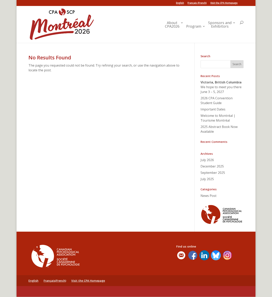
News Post (208, 195)
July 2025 (207, 179)
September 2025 (213, 172)
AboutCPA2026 (172, 25)
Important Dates (213, 109)
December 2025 (212, 166)
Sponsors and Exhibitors (220, 25)
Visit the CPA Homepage (224, 3)
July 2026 (207, 160)
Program (193, 26)
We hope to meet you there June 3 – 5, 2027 (221, 87)
